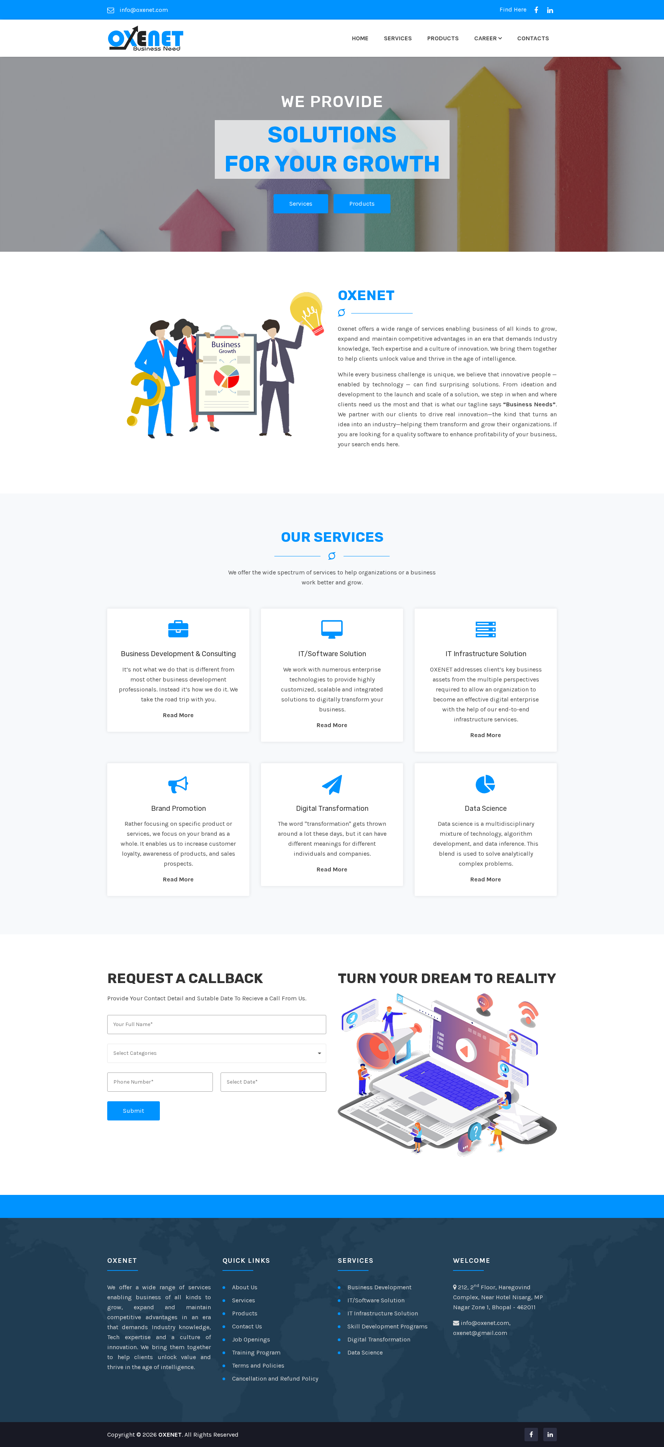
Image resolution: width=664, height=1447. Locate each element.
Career (485, 38)
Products (443, 38)
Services (398, 38)
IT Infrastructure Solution (485, 654)
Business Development (379, 1287)
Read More (178, 715)
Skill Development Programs (387, 1326)
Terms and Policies (258, 1365)
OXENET (170, 1434)
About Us (244, 1287)
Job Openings (251, 1339)
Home (360, 38)
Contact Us (247, 1326)
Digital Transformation (332, 808)
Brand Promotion (178, 808)
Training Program (256, 1352)
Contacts (533, 38)
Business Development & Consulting (178, 654)
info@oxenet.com (143, 9)
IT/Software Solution (332, 654)
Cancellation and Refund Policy (275, 1378)
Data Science (486, 808)
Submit (133, 1110)
